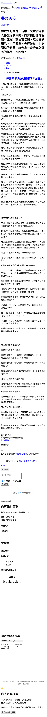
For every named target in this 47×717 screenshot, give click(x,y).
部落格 (9, 65)
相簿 (8, 63)
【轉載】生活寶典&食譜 (26, 461)
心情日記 (21, 58)
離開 (13, 712)
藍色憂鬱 (5, 441)
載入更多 (5, 470)
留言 (24, 454)
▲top (3, 465)
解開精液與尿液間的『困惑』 (24, 78)
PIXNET (11, 681)
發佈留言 (5, 484)
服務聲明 (26, 684)
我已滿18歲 (6, 712)
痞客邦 (18, 454)
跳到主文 (5, 25)
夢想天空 (8, 18)
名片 (8, 68)
